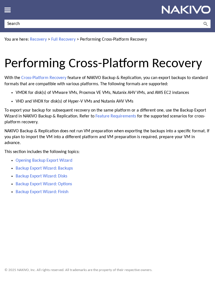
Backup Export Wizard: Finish (42, 192)
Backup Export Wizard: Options (44, 184)
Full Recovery (63, 39)
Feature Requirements (115, 116)
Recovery (38, 39)
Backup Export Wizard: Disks (41, 176)
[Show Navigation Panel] (7, 10)
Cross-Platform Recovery (43, 78)
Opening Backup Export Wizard (44, 160)
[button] (205, 24)
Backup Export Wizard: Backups (44, 168)
